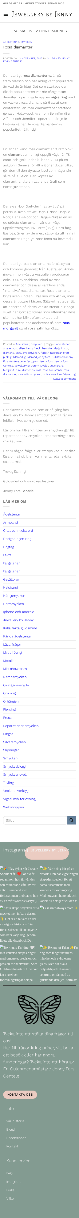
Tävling (8, 783)
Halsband (10, 587)
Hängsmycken (14, 596)
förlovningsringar (51, 352)
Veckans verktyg (15, 791)
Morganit (8, 370)
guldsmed (16, 357)
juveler (44, 365)
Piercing (9, 709)
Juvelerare (56, 365)
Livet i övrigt (12, 652)
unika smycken (52, 374)
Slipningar (11, 750)
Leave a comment (64, 378)
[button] (5, 14)
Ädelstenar (11, 42)
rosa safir (23, 374)
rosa (38, 370)
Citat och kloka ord (18, 531)
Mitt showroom (15, 669)
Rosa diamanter (17, 47)
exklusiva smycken (27, 352)
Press (7, 718)
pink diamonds (25, 370)
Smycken (26, 42)
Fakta (7, 555)
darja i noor (61, 348)
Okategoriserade (16, 685)
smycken (36, 374)
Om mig (9, 693)
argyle (7, 348)
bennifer (47, 348)
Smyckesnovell (15, 774)
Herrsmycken (13, 604)
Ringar (8, 734)
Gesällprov (11, 579)
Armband (10, 523)
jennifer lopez (29, 361)
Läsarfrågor (12, 644)
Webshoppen (13, 807)
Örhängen (11, 701)
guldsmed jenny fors (37, 357)
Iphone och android (18, 612)
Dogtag (8, 547)
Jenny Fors (46, 361)
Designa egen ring (17, 539)
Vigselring (69, 374)
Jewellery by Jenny (27, 365)
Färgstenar (11, 563)
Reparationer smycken (21, 726)
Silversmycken (14, 742)
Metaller (9, 661)
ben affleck (33, 348)
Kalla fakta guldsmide (20, 628)
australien (18, 348)
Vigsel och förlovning (19, 799)
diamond (8, 352)
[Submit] (71, 820)
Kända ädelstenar (17, 636)
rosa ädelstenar (52, 370)
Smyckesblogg (14, 766)
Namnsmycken (15, 677)
